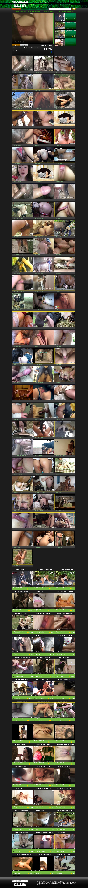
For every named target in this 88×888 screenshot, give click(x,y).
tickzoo (16, 654)
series (16, 851)
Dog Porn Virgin (69, 13)
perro (18, 610)
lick (15, 632)
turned (39, 698)
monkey (20, 829)
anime (40, 654)
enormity (59, 807)
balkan (40, 632)
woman (58, 829)
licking (18, 720)
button (39, 807)
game (58, 610)
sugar (36, 807)
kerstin (58, 785)
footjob (37, 654)
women (37, 632)
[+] (50, 52)
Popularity (34, 9)
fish (62, 676)
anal (20, 610)
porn (19, 632)
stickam (37, 851)
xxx (60, 698)
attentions (42, 698)
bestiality (58, 676)
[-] (52, 52)
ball (59, 610)
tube (17, 807)
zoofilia (15, 610)
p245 (40, 720)
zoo (15, 807)
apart (65, 829)
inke (60, 785)
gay (15, 698)
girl (15, 829)
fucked (17, 829)
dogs (15, 720)
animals (17, 873)
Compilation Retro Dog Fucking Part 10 (70, 39)
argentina (61, 720)
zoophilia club (20, 4)
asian (36, 610)
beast (39, 610)
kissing (63, 632)
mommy (58, 632)
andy (16, 50)
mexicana (62, 698)
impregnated (62, 829)
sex (19, 851)
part (57, 742)
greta (38, 720)
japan (18, 742)
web (18, 851)
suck (17, 785)
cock (17, 632)
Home (16, 9)
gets (60, 632)
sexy (15, 742)
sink (57, 807)
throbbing (60, 654)
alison (58, 654)
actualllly (43, 851)
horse (37, 742)
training (58, 851)
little (59, 742)
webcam (40, 851)
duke (36, 698)
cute (19, 742)
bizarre (42, 632)
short (62, 785)
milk (19, 785)
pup (15, 785)
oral (36, 720)
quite (63, 851)
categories (25, 9)
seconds (63, 807)
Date (43, 9)
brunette (61, 742)
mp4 (41, 807)
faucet (64, 654)
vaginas (20, 720)
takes (61, 851)
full (61, 610)
